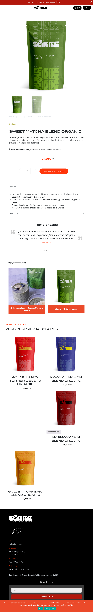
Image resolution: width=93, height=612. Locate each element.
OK (40, 608)
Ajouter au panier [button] (25, 360)
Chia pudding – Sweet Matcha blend (27, 309)
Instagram (25, 569)
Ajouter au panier (54, 171)
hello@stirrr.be (15, 544)
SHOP (77, 8)
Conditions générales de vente (22, 575)
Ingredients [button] (14, 213)
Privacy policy (50, 608)
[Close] (91, 2)
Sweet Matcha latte (66, 309)
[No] (90, 606)
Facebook (13, 569)
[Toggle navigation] (5, 8)
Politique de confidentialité (46, 575)
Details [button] (13, 186)
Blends (21, 117)
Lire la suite (53, 431)
